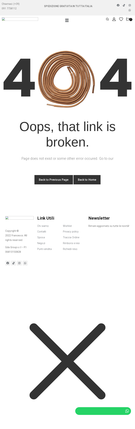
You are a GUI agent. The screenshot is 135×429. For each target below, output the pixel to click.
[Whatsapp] (129, 10)
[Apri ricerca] (107, 19)
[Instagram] (129, 5)
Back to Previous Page (54, 179)
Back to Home (87, 179)
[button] (67, 20)
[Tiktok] (123, 5)
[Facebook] (118, 5)
